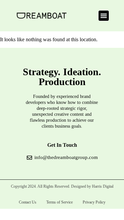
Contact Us (27, 202)
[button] (103, 15)
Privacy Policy (94, 202)
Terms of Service (59, 202)
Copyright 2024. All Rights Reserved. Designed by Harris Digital (62, 186)
